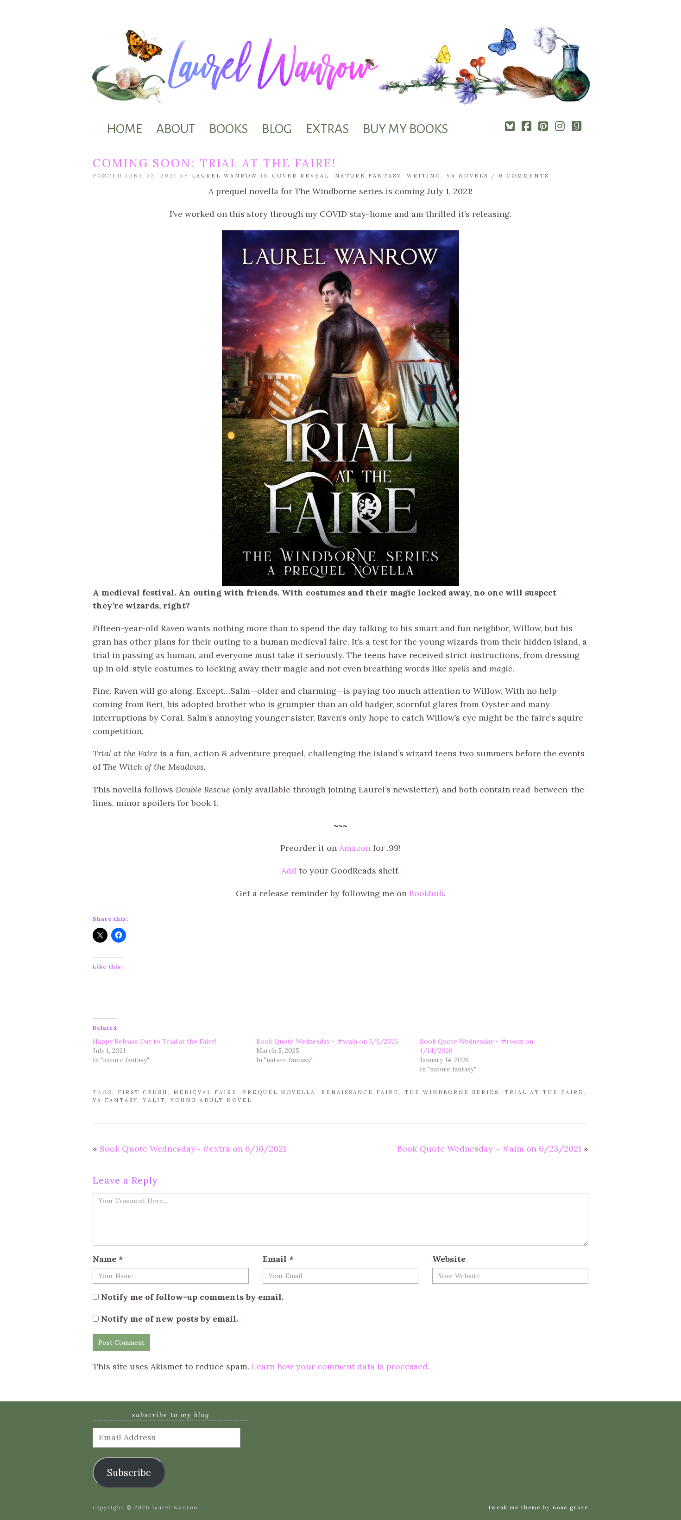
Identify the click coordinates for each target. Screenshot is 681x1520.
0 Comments (524, 175)
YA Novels (467, 175)
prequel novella (279, 1092)
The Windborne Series (451, 1092)
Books (228, 129)
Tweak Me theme (515, 1507)
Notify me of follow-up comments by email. (192, 1297)
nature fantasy (368, 175)
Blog (277, 129)
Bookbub (426, 893)
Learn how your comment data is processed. (340, 1366)
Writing (424, 175)
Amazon (355, 847)
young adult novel (211, 1100)
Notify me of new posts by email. (169, 1318)
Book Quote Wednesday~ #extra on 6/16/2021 (193, 1148)
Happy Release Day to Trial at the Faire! (154, 1041)
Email (278, 1259)
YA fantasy (115, 1100)
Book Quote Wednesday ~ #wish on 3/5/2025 (327, 1041)
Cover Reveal (300, 175)
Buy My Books (405, 129)
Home (124, 129)
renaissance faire (360, 1092)
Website (449, 1259)
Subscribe (129, 1473)
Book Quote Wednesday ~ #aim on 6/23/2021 (489, 1148)
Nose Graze (570, 1507)
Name (108, 1259)
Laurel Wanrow (225, 175)
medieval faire (205, 1092)
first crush (143, 1092)
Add (288, 870)
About (175, 129)
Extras (327, 129)
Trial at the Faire (544, 1092)
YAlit (154, 1100)
